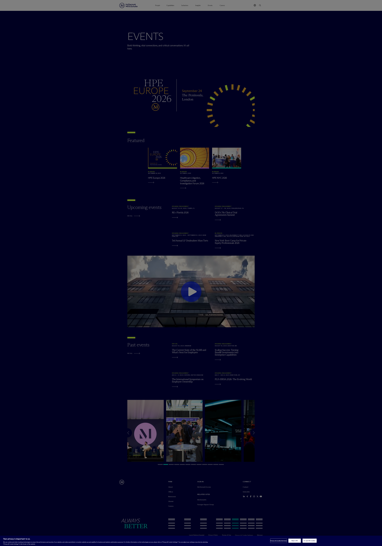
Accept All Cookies (309, 540)
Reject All (295, 540)
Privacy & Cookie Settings (278, 540)
